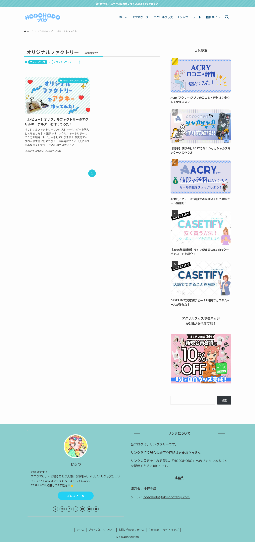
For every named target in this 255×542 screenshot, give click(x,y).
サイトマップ (170, 529)
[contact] (96, 509)
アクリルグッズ (37, 62)
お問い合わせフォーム (131, 529)
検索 (224, 400)
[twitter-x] (55, 509)
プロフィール (76, 496)
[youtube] (89, 509)
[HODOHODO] (42, 17)
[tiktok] (69, 509)
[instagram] (62, 509)
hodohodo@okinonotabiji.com (166, 497)
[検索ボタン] (226, 17)
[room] (75, 509)
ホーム (80, 529)
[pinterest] (82, 509)
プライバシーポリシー (101, 529)
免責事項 (153, 529)
